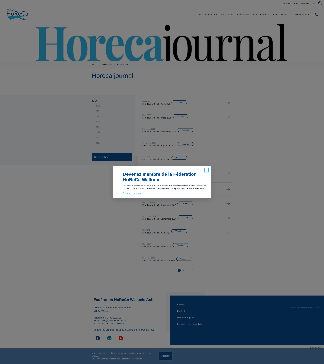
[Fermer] (206, 170)
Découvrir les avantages (133, 193)
